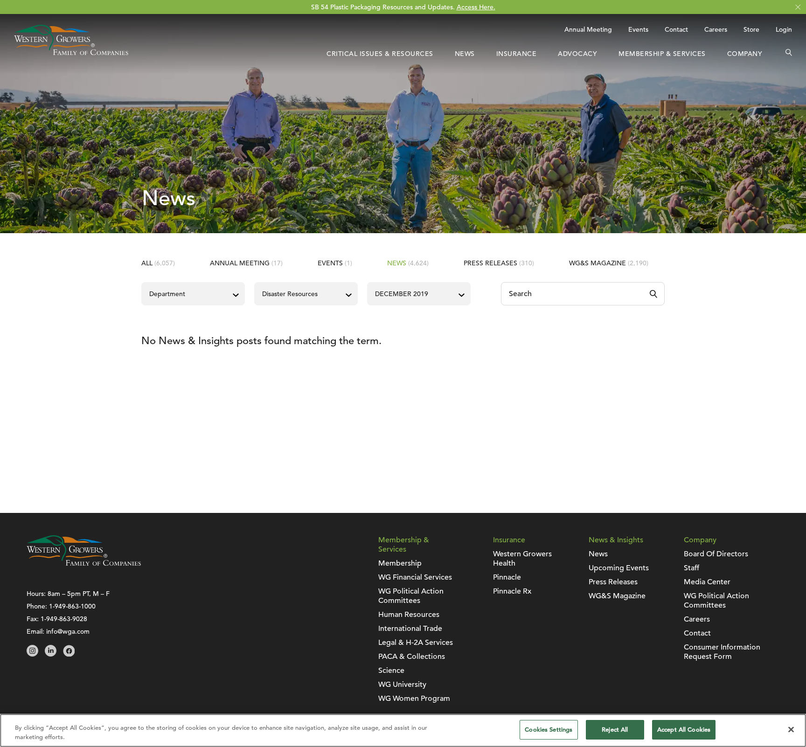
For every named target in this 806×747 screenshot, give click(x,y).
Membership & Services (662, 53)
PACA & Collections (411, 656)
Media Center (707, 582)
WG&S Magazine (608, 263)
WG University (402, 684)
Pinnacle (507, 577)
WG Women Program (414, 698)
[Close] (791, 729)
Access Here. (476, 7)
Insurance (516, 53)
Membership (400, 563)
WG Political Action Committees (411, 596)
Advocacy (577, 53)
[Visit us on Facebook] (69, 654)
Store (751, 29)
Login (784, 29)
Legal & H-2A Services (415, 642)
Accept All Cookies (683, 729)
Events (638, 29)
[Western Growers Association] (71, 52)
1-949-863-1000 (72, 606)
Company (745, 53)
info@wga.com (68, 631)
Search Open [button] (788, 53)
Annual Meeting (588, 29)
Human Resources (408, 614)
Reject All (615, 729)
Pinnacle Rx (512, 591)
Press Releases (499, 263)
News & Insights (616, 540)
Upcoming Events (619, 568)
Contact (676, 29)
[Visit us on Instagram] (32, 654)
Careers (715, 29)
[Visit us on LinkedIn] (50, 654)
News (465, 53)
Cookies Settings (548, 729)
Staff (691, 568)
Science (391, 670)
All (158, 263)
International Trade (410, 628)
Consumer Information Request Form (722, 652)
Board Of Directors (716, 554)
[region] (403, 730)
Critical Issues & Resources (380, 53)
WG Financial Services (415, 577)
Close (797, 7)
